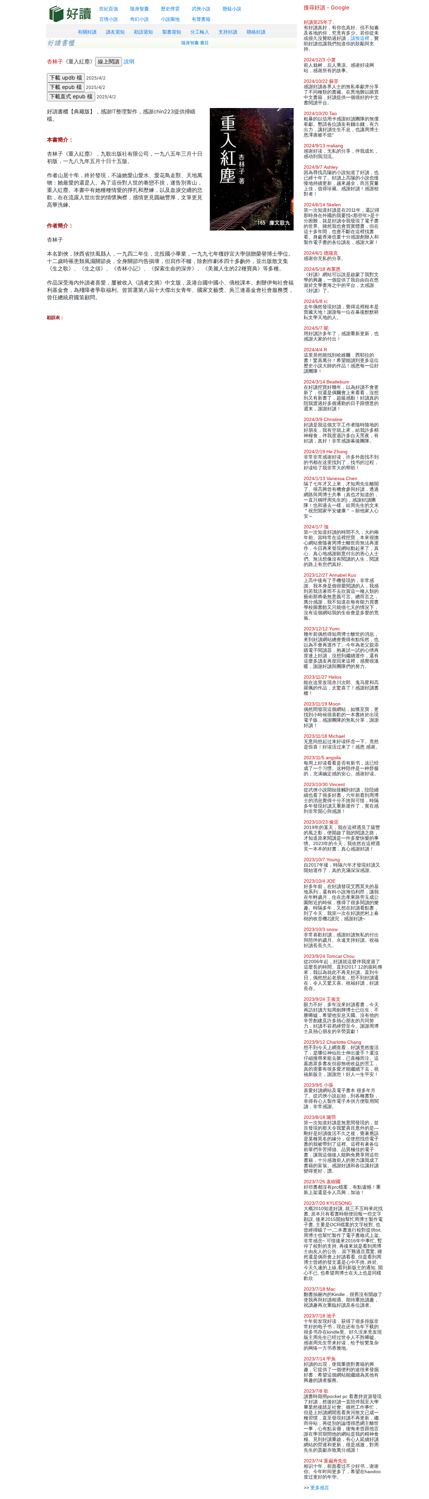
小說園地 (170, 19)
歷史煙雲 (170, 8)
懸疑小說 (232, 8)
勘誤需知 (143, 32)
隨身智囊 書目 (195, 42)
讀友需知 (115, 32)
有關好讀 (87, 32)
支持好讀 (228, 32)
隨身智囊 (139, 8)
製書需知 (171, 32)
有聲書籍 (201, 19)
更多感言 (319, 1487)
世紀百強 (108, 8)
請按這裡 (360, 38)
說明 (129, 61)
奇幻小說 (139, 19)
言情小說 (108, 19)
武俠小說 (201, 8)
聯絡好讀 (256, 32)
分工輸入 (199, 32)
